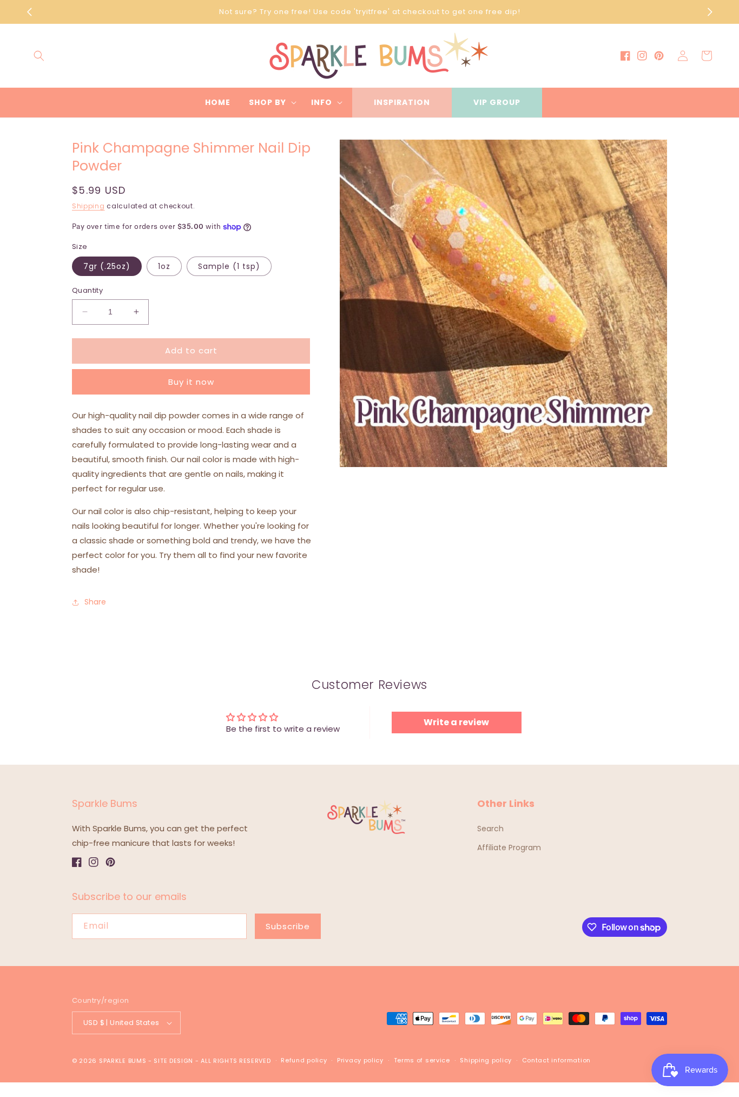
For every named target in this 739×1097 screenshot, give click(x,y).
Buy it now (191, 381)
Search (490, 828)
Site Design (173, 1060)
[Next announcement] (710, 12)
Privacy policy (360, 1060)
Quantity (87, 290)
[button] (39, 56)
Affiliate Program (509, 847)
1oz (164, 266)
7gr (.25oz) (106, 266)
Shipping (88, 206)
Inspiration (402, 102)
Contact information (556, 1060)
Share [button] (95, 601)
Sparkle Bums (122, 1060)
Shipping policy (486, 1060)
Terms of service (422, 1060)
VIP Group (496, 102)
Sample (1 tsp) (229, 266)
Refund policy (304, 1060)
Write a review (456, 722)
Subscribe (288, 926)
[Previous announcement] (29, 12)
